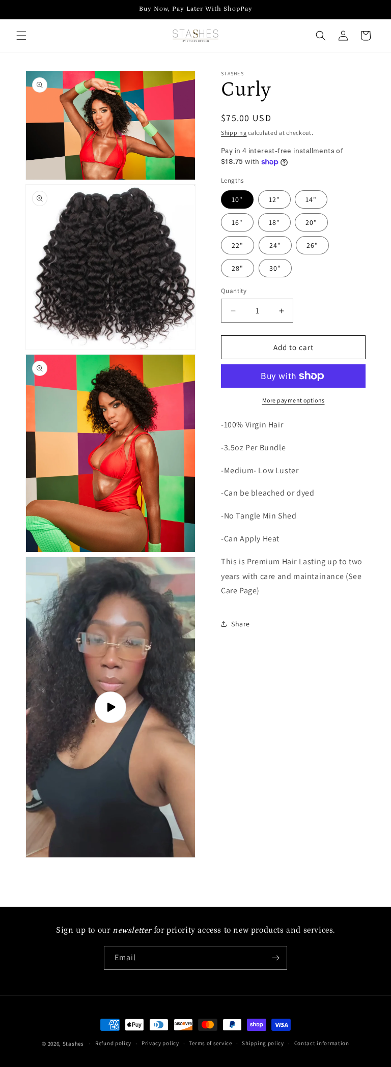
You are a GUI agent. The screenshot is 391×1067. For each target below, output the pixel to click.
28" (237, 268)
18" (274, 222)
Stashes (73, 1043)
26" (312, 245)
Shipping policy (263, 1043)
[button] (21, 35)
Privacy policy (160, 1043)
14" (311, 199)
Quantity (233, 290)
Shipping (234, 132)
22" (237, 245)
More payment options (293, 400)
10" (237, 199)
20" (311, 222)
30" (275, 268)
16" (237, 222)
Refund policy (113, 1043)
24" (275, 245)
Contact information (321, 1043)
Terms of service (210, 1043)
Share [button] (240, 623)
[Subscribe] (275, 958)
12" (274, 199)
